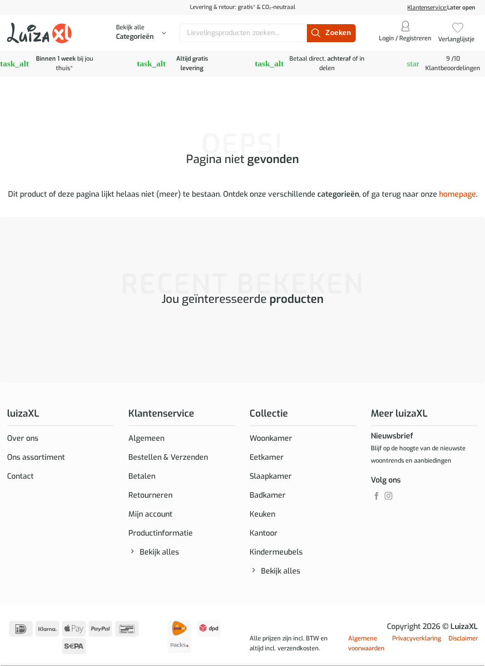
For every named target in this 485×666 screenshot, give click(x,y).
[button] (141, 33)
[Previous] (9, 337)
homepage (457, 194)
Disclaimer (463, 638)
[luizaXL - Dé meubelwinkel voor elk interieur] (39, 32)
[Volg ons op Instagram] (388, 496)
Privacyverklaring (416, 638)
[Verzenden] (331, 33)
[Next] (35, 337)
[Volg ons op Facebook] (376, 496)
